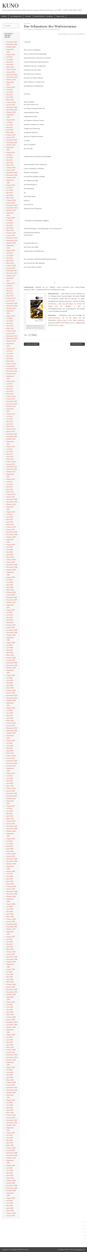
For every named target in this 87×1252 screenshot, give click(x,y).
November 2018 (11, 240)
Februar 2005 (11, 690)
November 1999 (11, 861)
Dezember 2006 (11, 630)
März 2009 (10, 557)
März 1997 (10, 949)
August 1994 (10, 1034)
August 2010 (10, 512)
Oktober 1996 (11, 962)
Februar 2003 (11, 756)
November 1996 (11, 959)
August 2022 (10, 120)
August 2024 (10, 54)
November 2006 (11, 632)
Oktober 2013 (11, 406)
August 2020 (10, 185)
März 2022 (10, 132)
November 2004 (11, 698)
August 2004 (10, 708)
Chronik (28, 16)
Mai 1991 (9, 1140)
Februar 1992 (11, 1115)
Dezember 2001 (11, 793)
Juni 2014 (9, 386)
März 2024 (10, 67)
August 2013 (10, 414)
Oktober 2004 (11, 700)
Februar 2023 (11, 102)
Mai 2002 (9, 781)
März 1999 (10, 884)
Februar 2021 (11, 167)
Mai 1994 (9, 1042)
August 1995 (10, 1002)
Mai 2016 (9, 323)
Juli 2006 (9, 645)
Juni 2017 (9, 288)
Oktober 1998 (11, 896)
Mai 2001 (9, 813)
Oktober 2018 (11, 243)
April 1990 (9, 1175)
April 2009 (9, 554)
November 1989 (11, 1188)
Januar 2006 (10, 660)
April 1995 (9, 1012)
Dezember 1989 (11, 1185)
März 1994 (10, 1047)
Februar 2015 (11, 363)
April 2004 (9, 718)
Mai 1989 (9, 1205)
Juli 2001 (9, 808)
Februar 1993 (11, 1082)
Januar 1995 (10, 1019)
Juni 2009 (9, 549)
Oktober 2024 (11, 47)
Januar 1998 (10, 921)
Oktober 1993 (11, 1060)
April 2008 (9, 587)
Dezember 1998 (11, 891)
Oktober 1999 (11, 864)
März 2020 (10, 198)
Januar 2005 (10, 693)
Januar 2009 (10, 562)
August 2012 (10, 446)
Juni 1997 (9, 942)
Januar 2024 (10, 72)
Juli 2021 (9, 155)
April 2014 (9, 391)
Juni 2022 (9, 125)
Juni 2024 (9, 59)
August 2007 (10, 610)
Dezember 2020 (11, 172)
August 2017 (10, 283)
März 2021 (10, 165)
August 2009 (10, 544)
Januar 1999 (10, 889)
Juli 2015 (9, 351)
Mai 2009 (9, 552)
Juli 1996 (9, 972)
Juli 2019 (9, 220)
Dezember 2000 (11, 826)
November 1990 (11, 1155)
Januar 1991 (10, 1150)
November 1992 (11, 1090)
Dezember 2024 (11, 42)
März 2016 (10, 328)
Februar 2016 (11, 331)
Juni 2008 (9, 582)
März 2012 (10, 459)
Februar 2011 (11, 494)
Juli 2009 (9, 547)
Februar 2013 (11, 429)
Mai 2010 (9, 519)
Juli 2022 (9, 122)
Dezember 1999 (11, 859)
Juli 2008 (9, 580)
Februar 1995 (11, 1017)
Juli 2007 (9, 612)
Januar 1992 (10, 1117)
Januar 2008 (10, 595)
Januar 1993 (10, 1085)
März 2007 (10, 622)
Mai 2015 (9, 356)
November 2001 (11, 796)
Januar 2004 (10, 725)
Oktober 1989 (11, 1190)
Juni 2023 (9, 92)
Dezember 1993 (11, 1055)
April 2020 (9, 195)
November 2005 (11, 665)
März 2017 (10, 296)
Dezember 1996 (11, 957)
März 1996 (10, 982)
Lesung (60, 325)
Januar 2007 (10, 627)
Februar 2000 (11, 854)
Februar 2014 (11, 396)
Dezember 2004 (11, 695)
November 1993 (11, 1057)
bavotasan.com (80, 1249)
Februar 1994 (11, 1050)
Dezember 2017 (11, 270)
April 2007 (9, 620)
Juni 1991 (9, 1138)
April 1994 (9, 1045)
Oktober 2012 (11, 439)
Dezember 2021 (11, 140)
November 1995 (11, 992)
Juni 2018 (9, 255)
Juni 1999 (9, 876)
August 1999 (10, 871)
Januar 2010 (10, 529)
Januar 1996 (10, 987)
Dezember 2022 (11, 107)
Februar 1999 (11, 886)
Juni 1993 (9, 1072)
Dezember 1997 (11, 924)
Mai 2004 (9, 715)
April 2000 (9, 849)
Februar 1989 (11, 1213)
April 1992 (9, 1110)
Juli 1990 (9, 1168)
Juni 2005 (9, 680)
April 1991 (9, 1143)
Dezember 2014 (11, 368)
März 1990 (10, 1178)
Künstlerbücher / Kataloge (43, 16)
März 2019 (10, 230)
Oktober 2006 (11, 635)
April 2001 (9, 816)
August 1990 (10, 1165)
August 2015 (10, 348)
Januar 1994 (10, 1052)
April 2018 (9, 260)
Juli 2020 (9, 188)
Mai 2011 (9, 487)
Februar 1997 (11, 952)
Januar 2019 (10, 235)
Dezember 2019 (11, 205)
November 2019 (11, 208)
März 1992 (10, 1112)
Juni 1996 (9, 974)
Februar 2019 (11, 233)
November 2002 (11, 763)
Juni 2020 (9, 190)
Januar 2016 (10, 333)
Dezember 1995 (11, 989)
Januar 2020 (10, 203)
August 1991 (10, 1133)
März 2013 (10, 426)
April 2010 (9, 522)
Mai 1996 (9, 977)
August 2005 (10, 675)
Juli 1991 (9, 1135)
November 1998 (11, 894)
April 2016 (9, 326)
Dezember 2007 (11, 597)
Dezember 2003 (11, 728)
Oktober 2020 (11, 177)
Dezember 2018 (11, 238)
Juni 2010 (9, 517)
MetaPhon (81, 320)
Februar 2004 (11, 723)
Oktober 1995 (11, 994)
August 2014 (10, 381)
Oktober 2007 (11, 602)
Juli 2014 (9, 384)
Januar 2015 (10, 366)
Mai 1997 (9, 944)
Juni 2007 (9, 615)
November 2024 (11, 44)
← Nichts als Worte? (31, 344)
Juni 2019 (9, 223)
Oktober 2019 (11, 210)
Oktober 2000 (11, 831)
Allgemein (27, 23)
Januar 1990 (10, 1183)
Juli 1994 (9, 1037)
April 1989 (9, 1208)
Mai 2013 (9, 421)
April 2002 (9, 783)
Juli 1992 (9, 1102)
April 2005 (9, 685)
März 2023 (10, 100)
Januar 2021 (10, 170)
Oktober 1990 (11, 1158)
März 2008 (10, 590)
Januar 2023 (10, 105)
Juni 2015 (9, 353)
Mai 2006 (9, 650)
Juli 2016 (9, 318)
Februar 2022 (11, 135)
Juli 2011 (9, 482)
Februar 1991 (11, 1148)
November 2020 (11, 175)
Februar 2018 (11, 265)
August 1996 (10, 969)
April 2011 (9, 489)
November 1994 (11, 1024)
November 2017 (11, 273)
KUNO (10, 5)
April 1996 (9, 979)
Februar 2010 (11, 527)
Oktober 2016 (11, 308)
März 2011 (10, 492)
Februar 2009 (11, 559)
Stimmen (74, 298)
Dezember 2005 (11, 663)
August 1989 (10, 1198)
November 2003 (11, 730)
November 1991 (11, 1122)
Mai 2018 (9, 258)
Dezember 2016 (11, 303)
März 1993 (10, 1080)
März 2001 (10, 818)
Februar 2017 (11, 298)
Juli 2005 (9, 678)
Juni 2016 (9, 321)
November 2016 (11, 306)
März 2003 (10, 753)
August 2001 (10, 806)
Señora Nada (62, 320)
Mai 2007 (9, 617)
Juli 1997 (9, 939)
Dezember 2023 (11, 74)
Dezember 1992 (11, 1087)
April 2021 (9, 162)
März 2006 (10, 655)
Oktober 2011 (11, 471)
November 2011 (11, 469)
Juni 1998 (9, 909)
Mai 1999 (9, 879)
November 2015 (11, 338)
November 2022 (11, 110)
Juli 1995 (9, 1004)
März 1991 (10, 1145)
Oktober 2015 (11, 341)
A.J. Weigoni (28, 29)
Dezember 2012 (11, 434)
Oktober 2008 (11, 570)
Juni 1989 (9, 1203)
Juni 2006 (9, 647)
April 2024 (9, 64)
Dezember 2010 (11, 499)
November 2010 (11, 502)
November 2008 (11, 567)
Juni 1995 (9, 1007)
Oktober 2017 (11, 276)
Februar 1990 (11, 1180)
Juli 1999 (9, 874)
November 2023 (11, 77)
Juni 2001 (9, 811)
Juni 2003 (9, 746)
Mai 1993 (9, 1075)
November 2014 (11, 371)
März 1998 (10, 916)
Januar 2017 (10, 301)
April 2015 (9, 358)
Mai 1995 (9, 1009)
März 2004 (10, 720)
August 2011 (10, 479)
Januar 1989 (10, 1215)
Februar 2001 (11, 821)
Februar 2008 (11, 592)
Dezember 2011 (11, 466)
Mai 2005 (9, 683)
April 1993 (9, 1077)
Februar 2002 (11, 788)
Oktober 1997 (11, 929)
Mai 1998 (9, 911)
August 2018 (10, 250)
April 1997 (9, 947)
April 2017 (9, 293)
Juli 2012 (9, 449)
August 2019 (10, 218)
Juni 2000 (9, 844)
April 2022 (9, 130)
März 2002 (10, 786)
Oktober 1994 (11, 1027)
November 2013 (11, 404)
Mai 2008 (9, 585)
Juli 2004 (9, 710)
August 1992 (10, 1100)
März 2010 (10, 524)
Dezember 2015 (11, 336)
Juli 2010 (9, 514)
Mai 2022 (9, 127)
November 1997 (11, 927)
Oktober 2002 (11, 766)
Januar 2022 (10, 137)
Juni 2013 (9, 419)
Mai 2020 (9, 193)
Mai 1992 (9, 1107)
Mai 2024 (9, 62)
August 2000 (10, 839)
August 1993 (10, 1067)
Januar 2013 (10, 431)
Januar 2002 (10, 791)
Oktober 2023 (11, 79)
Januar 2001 (10, 823)
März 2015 (10, 361)
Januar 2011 (10, 497)
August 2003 (10, 740)
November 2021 (11, 142)
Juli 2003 (9, 743)
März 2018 (10, 263)
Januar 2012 (10, 464)
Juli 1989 (9, 1200)
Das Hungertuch (16, 16)
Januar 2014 (10, 399)
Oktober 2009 (11, 537)
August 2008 (10, 577)
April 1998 (9, 914)
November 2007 (11, 600)
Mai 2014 (9, 389)
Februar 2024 (11, 69)
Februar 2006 (11, 658)
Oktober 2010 (11, 504)
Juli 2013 (9, 416)
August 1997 (10, 937)
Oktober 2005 (11, 668)
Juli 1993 (9, 1070)
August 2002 (10, 773)
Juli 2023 (9, 89)
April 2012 (9, 456)
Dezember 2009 (11, 532)
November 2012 (11, 436)
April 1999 (9, 881)
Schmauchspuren (54, 318)
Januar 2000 (10, 856)
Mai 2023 (9, 95)
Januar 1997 (10, 954)
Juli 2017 (9, 286)
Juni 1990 (9, 1170)
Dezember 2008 (11, 565)
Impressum (60, 16)
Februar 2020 (11, 200)
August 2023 (10, 87)
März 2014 (10, 394)
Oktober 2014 (11, 373)
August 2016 (10, 316)
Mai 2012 (9, 454)
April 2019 (9, 228)
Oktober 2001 (11, 798)
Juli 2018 (9, 253)
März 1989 (10, 1210)
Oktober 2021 (11, 145)
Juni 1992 (9, 1105)
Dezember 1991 (11, 1120)
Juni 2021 (9, 157)
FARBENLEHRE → (77, 344)
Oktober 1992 (11, 1092)
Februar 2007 (11, 625)
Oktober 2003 (11, 733)
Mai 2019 (9, 225)
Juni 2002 (9, 778)
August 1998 (10, 904)
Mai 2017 (9, 291)
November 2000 (11, 828)
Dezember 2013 (11, 401)
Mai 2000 (9, 846)
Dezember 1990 (11, 1153)
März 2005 (10, 688)
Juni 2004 (9, 713)
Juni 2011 (9, 484)
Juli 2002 (9, 776)
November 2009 (11, 534)
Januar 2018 (10, 268)
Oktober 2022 (11, 112)
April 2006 (9, 652)
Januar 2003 (10, 758)
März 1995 (10, 1014)
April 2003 (9, 751)
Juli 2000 (9, 841)
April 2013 (9, 424)
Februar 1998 (11, 919)
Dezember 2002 (11, 761)
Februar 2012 (11, 461)
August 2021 (10, 152)
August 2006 (10, 642)
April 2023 (9, 97)
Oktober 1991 (11, 1125)
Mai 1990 (9, 1173)
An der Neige (71, 318)
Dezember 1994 (11, 1022)
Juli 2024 (9, 57)
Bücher (4, 16)
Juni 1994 (9, 1040)
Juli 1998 (9, 906)
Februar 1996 (11, 984)
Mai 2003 (9, 748)
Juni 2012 (9, 451)
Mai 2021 (9, 160)
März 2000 (10, 851)
